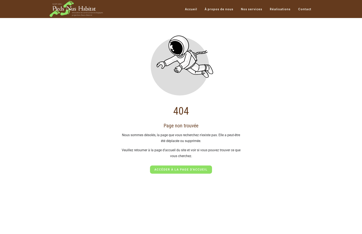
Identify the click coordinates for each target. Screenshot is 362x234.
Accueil (191, 9)
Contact (304, 9)
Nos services (251, 9)
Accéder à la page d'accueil (181, 169)
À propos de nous (219, 9)
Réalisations (280, 9)
